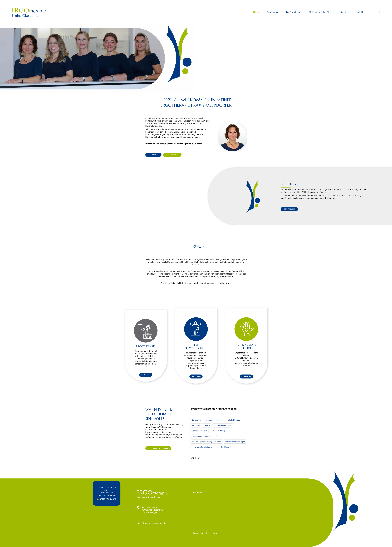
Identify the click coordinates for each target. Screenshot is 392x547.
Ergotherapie (272, 12)
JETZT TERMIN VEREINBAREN (158, 448)
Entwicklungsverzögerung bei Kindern (206, 441)
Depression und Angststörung (203, 436)
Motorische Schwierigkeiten (202, 447)
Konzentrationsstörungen (235, 441)
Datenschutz (211, 533)
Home (256, 12)
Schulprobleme (223, 447)
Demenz (207, 425)
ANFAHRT (197, 492)
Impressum (198, 533)
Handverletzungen (219, 431)
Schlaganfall (196, 420)
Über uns (344, 12)
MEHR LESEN (289, 209)
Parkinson (196, 425)
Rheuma (208, 420)
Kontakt (359, 12)
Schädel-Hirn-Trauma (200, 431)
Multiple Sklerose (233, 420)
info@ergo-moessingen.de (153, 523)
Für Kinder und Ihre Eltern (320, 12)
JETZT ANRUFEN (172, 155)
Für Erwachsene (293, 12)
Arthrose (219, 420)
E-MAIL (153, 155)
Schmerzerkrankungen (222, 425)
